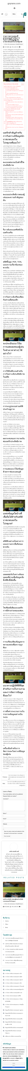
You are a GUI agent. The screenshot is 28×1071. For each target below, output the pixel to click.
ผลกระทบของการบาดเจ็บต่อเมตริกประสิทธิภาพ (13, 106)
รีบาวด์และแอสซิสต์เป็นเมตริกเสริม (11, 93)
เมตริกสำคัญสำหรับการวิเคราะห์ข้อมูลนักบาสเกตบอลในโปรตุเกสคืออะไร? (12, 87)
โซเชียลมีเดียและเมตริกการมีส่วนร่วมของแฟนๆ (14, 117)
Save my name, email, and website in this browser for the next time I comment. (14, 832)
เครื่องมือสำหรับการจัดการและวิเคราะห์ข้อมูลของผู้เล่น (14, 128)
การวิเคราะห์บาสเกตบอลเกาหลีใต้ (13, 995)
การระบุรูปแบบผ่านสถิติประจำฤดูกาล (12, 104)
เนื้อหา (6, 924)
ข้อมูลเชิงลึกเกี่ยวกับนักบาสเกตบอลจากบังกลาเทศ (14, 1014)
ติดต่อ (6, 927)
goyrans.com (14, 3)
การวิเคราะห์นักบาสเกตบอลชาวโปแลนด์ (14, 986)
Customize (13, 1063)
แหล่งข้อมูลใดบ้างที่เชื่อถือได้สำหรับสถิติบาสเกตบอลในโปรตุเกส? (12, 109)
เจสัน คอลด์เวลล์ (14, 47)
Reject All (14, 1065)
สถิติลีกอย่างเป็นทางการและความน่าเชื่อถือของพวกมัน (14, 112)
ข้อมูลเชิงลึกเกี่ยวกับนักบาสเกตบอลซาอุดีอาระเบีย (13, 1023)
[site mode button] (6, 14)
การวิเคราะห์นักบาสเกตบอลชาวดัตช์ (13, 976)
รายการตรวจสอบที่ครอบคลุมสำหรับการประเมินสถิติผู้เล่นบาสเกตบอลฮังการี (14, 956)
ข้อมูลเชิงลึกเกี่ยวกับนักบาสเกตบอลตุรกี (14, 1027)
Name (5, 813)
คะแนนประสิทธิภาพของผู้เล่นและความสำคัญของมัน (14, 91)
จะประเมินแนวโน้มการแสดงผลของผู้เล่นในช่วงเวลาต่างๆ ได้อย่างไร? (13, 99)
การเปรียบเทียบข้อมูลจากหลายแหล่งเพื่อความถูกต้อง (14, 119)
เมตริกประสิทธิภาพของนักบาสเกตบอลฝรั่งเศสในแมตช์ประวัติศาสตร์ (14, 945)
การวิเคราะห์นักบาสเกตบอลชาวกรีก (13, 973)
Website (5, 824)
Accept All (13, 1067)
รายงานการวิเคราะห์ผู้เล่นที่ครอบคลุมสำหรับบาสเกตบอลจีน (13, 961)
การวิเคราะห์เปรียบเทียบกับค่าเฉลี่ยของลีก (13, 97)
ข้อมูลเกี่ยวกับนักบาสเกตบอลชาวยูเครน (14, 1010)
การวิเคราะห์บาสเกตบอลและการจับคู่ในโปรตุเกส (13, 44)
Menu (14, 14)
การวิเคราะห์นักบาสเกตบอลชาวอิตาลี (13, 979)
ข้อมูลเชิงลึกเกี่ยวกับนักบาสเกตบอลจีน (13, 1018)
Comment (6, 799)
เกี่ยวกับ (7, 921)
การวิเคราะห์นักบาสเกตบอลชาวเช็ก (13, 983)
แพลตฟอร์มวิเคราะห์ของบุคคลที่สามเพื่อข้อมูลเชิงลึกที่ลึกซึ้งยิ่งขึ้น (14, 115)
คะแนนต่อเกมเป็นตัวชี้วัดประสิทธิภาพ (12, 89)
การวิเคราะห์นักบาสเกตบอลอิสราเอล (13, 992)
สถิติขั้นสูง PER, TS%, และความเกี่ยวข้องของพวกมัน (14, 95)
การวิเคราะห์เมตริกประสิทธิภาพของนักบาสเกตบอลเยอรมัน (14, 950)
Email (4, 818)
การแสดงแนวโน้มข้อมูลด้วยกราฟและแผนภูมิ (13, 107)
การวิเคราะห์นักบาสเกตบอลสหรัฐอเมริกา (14, 989)
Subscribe (24, 15)
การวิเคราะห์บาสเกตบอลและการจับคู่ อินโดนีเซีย (13, 1000)
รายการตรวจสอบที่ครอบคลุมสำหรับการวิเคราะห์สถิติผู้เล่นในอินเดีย (14, 939)
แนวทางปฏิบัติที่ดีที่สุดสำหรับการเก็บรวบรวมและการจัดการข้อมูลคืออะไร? (13, 122)
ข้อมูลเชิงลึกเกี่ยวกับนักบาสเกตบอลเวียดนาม (13, 1032)
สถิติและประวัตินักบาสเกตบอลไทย (13, 1036)
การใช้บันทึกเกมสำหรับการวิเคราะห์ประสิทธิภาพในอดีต (14, 102)
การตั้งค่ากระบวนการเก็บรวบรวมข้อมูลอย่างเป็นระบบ (14, 125)
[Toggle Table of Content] (21, 84)
